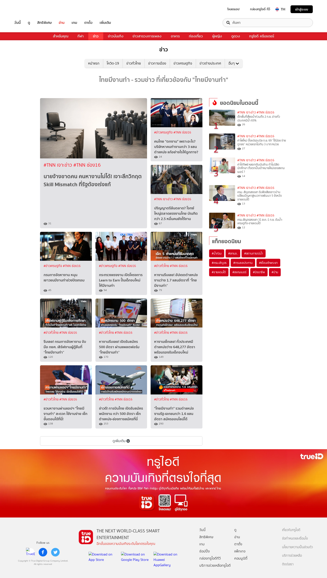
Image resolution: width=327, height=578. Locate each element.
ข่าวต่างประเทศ (210, 63)
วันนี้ (17, 22)
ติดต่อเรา (288, 564)
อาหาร (175, 36)
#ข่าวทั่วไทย (162, 266)
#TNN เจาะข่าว (58, 165)
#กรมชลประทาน (242, 263)
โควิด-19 (113, 63)
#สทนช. (233, 253)
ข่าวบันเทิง (115, 36)
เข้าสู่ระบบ (301, 9)
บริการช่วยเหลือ (292, 555)
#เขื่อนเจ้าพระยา (268, 263)
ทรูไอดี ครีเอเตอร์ (261, 36)
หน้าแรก (93, 63)
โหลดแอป (233, 9)
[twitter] (55, 552)
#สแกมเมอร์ (239, 272)
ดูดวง (235, 36)
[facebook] (42, 552)
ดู (29, 22)
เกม (74, 22)
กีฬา (80, 36)
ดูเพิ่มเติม (119, 440)
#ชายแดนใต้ (219, 272)
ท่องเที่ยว (196, 36)
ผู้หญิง (217, 36)
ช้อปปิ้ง (204, 551)
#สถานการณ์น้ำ (253, 253)
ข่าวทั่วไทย (133, 63)
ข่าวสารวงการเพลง (147, 36)
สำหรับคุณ (60, 36)
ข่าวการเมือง (157, 63)
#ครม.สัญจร (219, 263)
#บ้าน (275, 272)
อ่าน (62, 22)
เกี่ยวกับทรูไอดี (291, 530)
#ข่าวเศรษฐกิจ (164, 132)
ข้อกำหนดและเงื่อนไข (295, 538)
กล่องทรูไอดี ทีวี (260, 9)
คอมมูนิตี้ (240, 558)
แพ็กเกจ (240, 551)
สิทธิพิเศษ (44, 22)
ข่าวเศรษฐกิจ (183, 63)
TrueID (27, 9)
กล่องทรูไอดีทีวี (210, 558)
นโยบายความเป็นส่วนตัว (297, 547)
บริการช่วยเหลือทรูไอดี (215, 565)
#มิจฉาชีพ (259, 272)
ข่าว (96, 36)
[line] (30, 552)
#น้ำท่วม (217, 253)
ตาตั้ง (88, 22)
